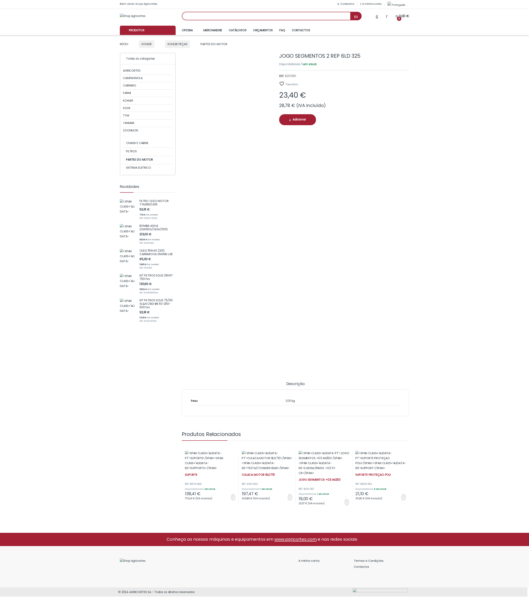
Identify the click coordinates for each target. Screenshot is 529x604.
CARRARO (129, 85)
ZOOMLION (130, 130)
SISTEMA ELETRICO (138, 168)
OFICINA (187, 30)
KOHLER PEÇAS (177, 44)
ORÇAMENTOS (263, 30)
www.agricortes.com (295, 539)
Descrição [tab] (295, 384)
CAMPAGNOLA (133, 78)
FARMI (127, 93)
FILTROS (131, 151)
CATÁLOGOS (238, 30)
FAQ (282, 30)
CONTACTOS (301, 30)
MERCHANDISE (212, 30)
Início (124, 44)
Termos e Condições (368, 561)
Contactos (347, 4)
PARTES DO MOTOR (139, 159)
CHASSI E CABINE (137, 143)
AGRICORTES (132, 70)
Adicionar (299, 119)
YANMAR (128, 123)
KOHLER (147, 44)
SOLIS (126, 108)
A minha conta (371, 4)
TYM (126, 115)
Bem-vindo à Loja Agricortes (138, 4)
